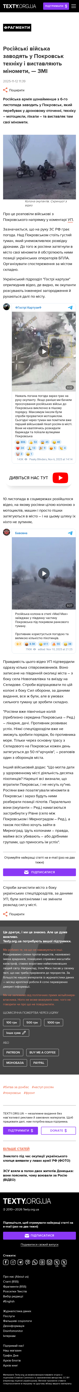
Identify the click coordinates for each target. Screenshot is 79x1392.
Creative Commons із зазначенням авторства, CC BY (42, 1377)
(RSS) (15, 1282)
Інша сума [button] (13, 1033)
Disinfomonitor (13, 1331)
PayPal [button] (38, 1063)
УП (70, 219)
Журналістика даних (17, 1311)
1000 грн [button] (53, 1022)
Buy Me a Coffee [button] (43, 1052)
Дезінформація (13, 1326)
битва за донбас (17, 1087)
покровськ (13, 1093)
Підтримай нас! (13, 1346)
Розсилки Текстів (15, 1291)
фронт (30, 1093)
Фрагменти (11, 1287)
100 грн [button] (11, 1022)
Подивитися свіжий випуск (39, 1245)
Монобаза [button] (15, 1063)
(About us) (22, 1277)
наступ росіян (44, 1087)
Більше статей (16, 1149)
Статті (7, 1282)
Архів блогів (12, 1360)
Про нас (8, 1277)
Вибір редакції (13, 1296)
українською (30, 1380)
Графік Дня (10, 1355)
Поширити (16, 90)
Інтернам (9, 1336)
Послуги (9, 1316)
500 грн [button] (32, 1022)
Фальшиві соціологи (17, 1321)
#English (9, 1301)
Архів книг (10, 1365)
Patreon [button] (13, 1052)
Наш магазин (12, 1350)
